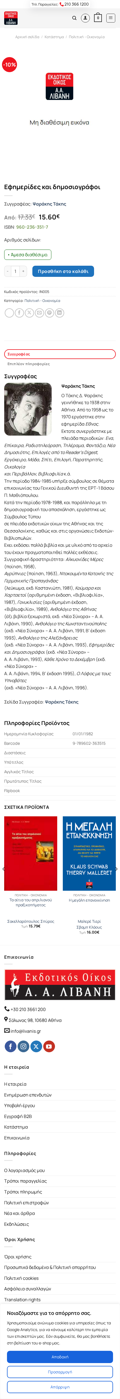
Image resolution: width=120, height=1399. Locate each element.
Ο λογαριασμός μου (24, 1170)
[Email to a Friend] (39, 313)
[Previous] (4, 880)
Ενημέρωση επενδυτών (28, 1095)
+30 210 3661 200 (28, 1009)
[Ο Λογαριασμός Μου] (85, 18)
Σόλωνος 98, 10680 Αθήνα (35, 1020)
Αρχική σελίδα (27, 36)
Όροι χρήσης (18, 1257)
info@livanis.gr (26, 1031)
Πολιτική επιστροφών (26, 1203)
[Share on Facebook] (19, 313)
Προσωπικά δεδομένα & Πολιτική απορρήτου (50, 1267)
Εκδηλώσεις (16, 1224)
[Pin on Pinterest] (49, 313)
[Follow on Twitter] (36, 1046)
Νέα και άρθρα (19, 1213)
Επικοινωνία (17, 1138)
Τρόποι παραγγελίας (25, 1181)
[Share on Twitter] (29, 313)
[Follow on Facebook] (10, 1046)
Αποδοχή (60, 1356)
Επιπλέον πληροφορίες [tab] (29, 363)
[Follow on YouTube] (49, 1046)
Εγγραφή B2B (18, 1116)
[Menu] (111, 18)
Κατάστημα (54, 36)
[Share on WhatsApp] (9, 313)
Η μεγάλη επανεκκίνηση (89, 900)
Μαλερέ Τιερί (89, 921)
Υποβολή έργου (19, 1105)
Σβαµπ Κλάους (89, 927)
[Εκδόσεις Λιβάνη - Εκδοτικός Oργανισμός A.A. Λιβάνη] (23, 18)
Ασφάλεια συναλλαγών (27, 1289)
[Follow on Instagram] (23, 1046)
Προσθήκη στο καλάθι (63, 271)
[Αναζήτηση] (74, 18)
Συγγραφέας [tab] (19, 354)
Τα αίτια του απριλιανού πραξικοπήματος (30, 902)
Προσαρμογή (60, 1371)
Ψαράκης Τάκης (49, 204)
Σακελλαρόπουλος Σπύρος (30, 921)
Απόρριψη (60, 1387)
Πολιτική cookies (21, 1278)
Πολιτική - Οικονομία (87, 36)
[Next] (116, 880)
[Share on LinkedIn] (59, 313)
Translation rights (22, 1300)
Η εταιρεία (15, 1084)
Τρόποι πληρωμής (23, 1192)
